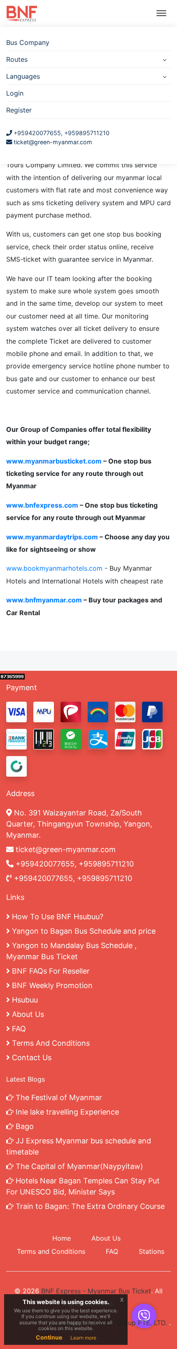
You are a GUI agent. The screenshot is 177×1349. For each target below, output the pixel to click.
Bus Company (27, 42)
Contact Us (30, 1057)
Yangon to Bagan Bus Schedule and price (83, 931)
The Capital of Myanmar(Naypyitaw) (78, 1166)
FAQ (18, 1028)
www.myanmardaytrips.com (52, 537)
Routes (17, 59)
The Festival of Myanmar (58, 1097)
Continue (49, 1337)
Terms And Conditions (50, 1043)
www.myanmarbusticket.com (54, 461)
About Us (27, 1014)
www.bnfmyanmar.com (44, 600)
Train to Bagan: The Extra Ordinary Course (89, 1206)
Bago (24, 1126)
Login (14, 93)
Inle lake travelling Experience (66, 1112)
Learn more (83, 1338)
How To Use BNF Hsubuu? (56, 916)
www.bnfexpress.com (42, 505)
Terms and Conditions (51, 1251)
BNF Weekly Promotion (51, 985)
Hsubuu (24, 999)
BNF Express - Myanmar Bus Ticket (96, 1291)
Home (61, 1238)
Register (19, 110)
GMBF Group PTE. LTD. (131, 1323)
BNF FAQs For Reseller (50, 971)
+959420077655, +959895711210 (60, 132)
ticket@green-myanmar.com (53, 141)
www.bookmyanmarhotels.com (54, 568)
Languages (23, 76)
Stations (151, 1251)
